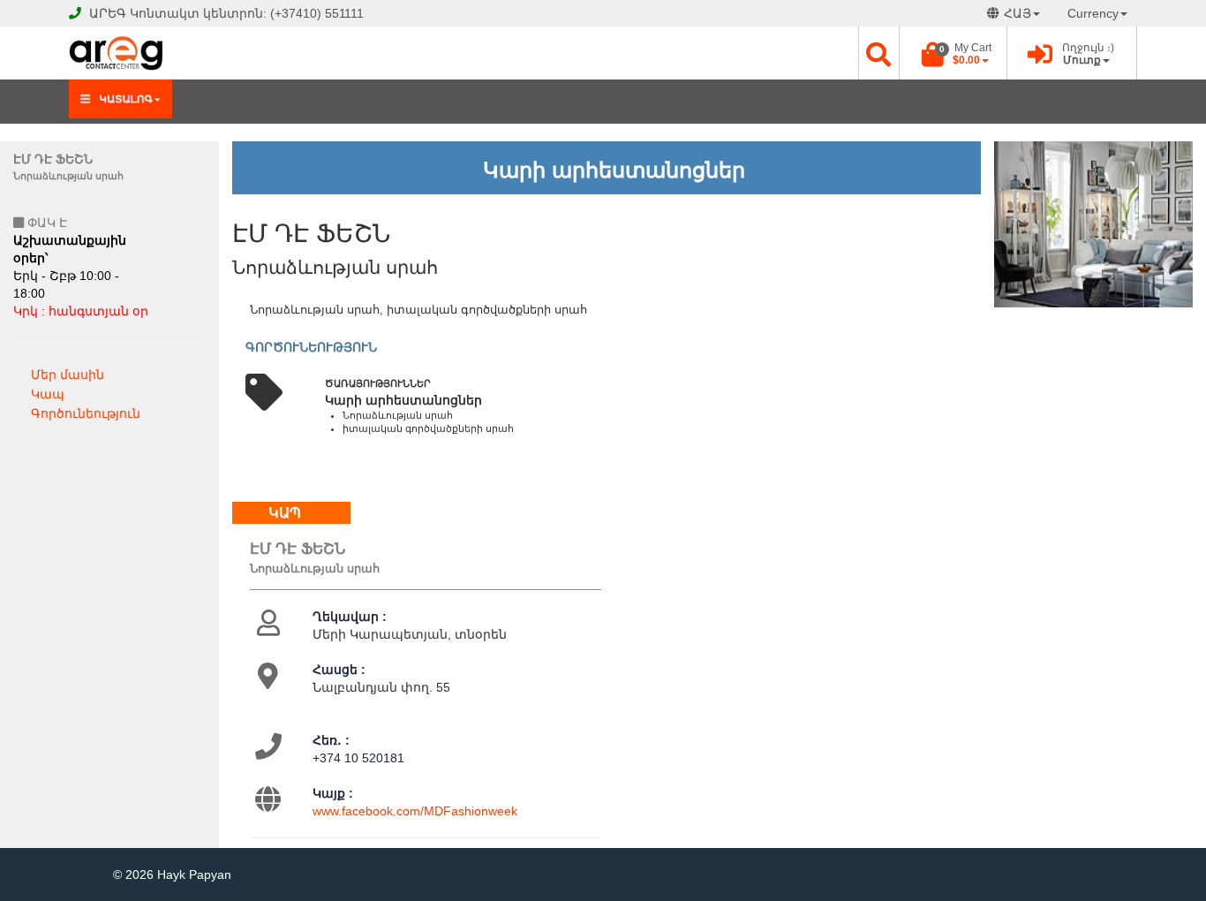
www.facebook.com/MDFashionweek (415, 811)
